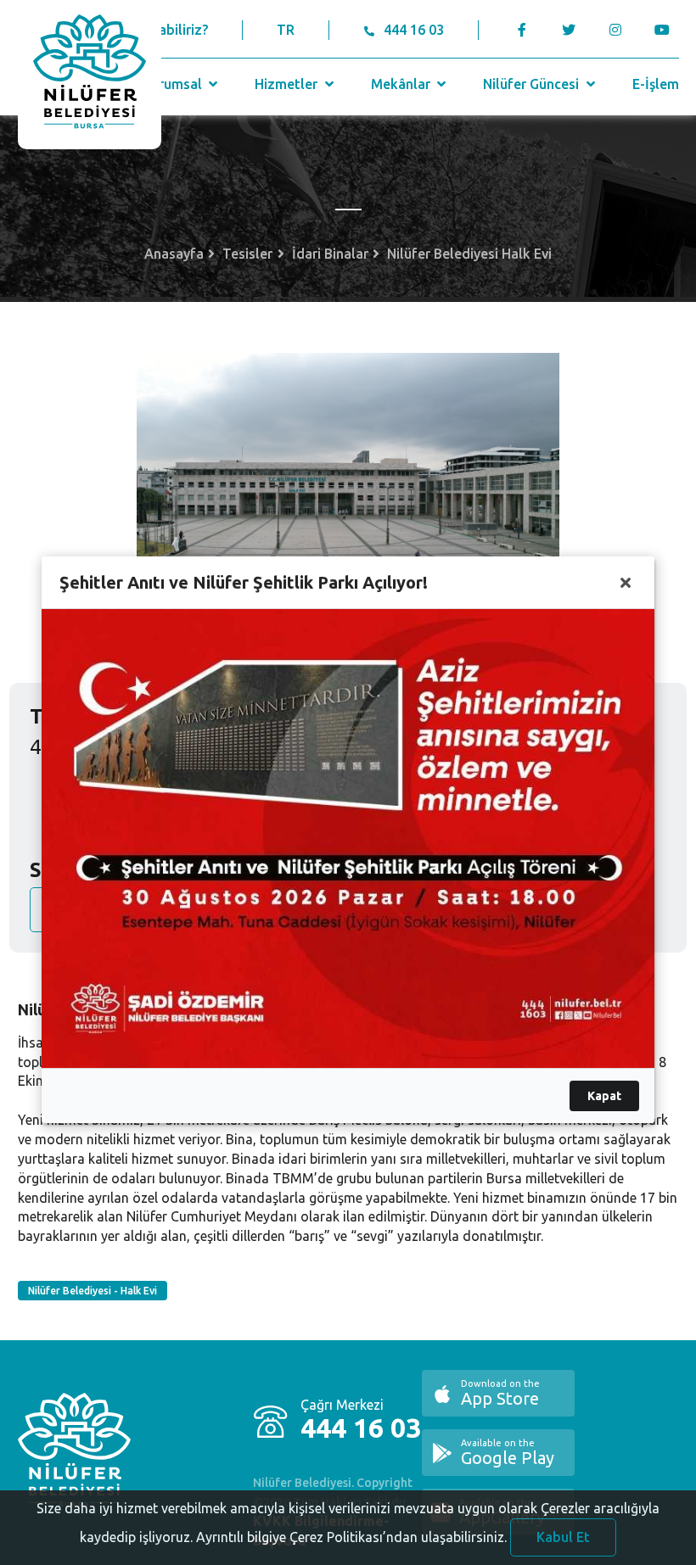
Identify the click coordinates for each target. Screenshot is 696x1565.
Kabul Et (563, 1537)
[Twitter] (569, 29)
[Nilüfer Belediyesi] (89, 74)
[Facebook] (522, 29)
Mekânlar (402, 84)
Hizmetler (288, 84)
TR (286, 29)
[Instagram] (616, 29)
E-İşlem (655, 84)
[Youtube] (666, 29)
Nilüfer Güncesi (532, 84)
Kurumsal (174, 84)
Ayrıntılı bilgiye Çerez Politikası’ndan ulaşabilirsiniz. (351, 1537)
